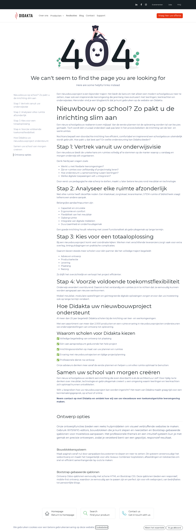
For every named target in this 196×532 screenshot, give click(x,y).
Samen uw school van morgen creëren (30, 148)
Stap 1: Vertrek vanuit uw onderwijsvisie (27, 105)
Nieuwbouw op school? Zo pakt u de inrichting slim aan (32, 96)
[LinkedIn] (136, 4)
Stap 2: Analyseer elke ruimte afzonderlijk (29, 114)
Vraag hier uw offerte (169, 15)
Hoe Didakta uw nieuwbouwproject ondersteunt (31, 139)
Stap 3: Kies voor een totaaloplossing (24, 122)
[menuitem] (43, 15)
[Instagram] (146, 4)
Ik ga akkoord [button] (174, 528)
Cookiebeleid (102, 527)
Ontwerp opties (22, 155)
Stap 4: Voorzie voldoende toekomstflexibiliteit (27, 131)
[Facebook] (141, 4)
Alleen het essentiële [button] (154, 528)
